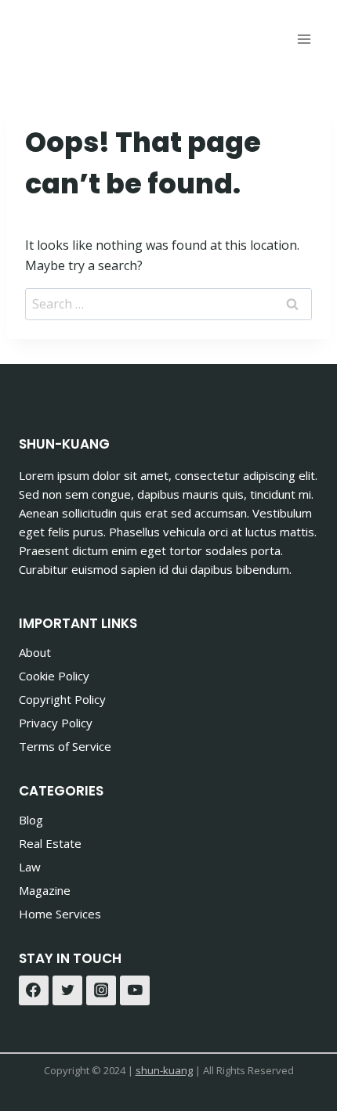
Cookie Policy (54, 676)
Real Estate (50, 843)
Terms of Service (65, 746)
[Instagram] (101, 990)
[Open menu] (303, 39)
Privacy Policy (55, 722)
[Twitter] (67, 990)
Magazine (45, 890)
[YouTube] (135, 990)
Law (30, 867)
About (35, 652)
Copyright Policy (62, 699)
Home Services (60, 914)
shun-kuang (164, 1070)
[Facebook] (34, 990)
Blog (31, 820)
